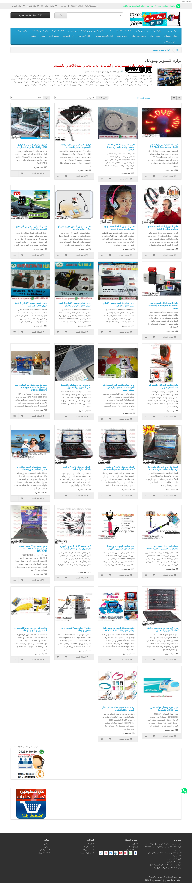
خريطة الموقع (132, 850)
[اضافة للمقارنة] (146, 176)
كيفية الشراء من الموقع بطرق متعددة (166, 868)
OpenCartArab (170, 877)
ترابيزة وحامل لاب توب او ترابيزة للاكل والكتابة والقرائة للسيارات (31, 145)
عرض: (46, 97)
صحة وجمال (155, 36)
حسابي (47, 844)
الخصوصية (177, 856)
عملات (33, 36)
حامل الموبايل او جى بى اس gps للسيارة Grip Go (31, 227)
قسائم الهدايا (88, 847)
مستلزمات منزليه (139, 36)
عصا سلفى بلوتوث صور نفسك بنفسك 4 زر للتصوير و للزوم (120, 547)
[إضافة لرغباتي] (154, 176)
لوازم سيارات (21, 30)
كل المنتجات (68, 36)
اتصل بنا (134, 844)
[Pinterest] (106, 853)
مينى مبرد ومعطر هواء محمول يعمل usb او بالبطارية (164, 708)
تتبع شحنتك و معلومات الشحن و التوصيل (165, 853)
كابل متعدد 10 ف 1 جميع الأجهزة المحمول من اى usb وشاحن (75, 547)
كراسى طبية (172, 30)
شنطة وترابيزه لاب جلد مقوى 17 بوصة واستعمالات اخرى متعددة (163, 468)
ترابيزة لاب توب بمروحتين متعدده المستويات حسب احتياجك (75, 145)
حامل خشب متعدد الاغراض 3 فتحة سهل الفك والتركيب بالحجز (74, 304)
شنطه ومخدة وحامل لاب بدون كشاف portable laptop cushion (119, 468)
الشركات (90, 844)
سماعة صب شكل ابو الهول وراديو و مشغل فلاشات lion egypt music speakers (31, 387)
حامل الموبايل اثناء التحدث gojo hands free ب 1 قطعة (163, 227)
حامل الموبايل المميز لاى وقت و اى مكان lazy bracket (74, 227)
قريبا (43, 36)
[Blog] (115, 853)
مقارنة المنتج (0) (143, 98)
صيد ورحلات (122, 36)
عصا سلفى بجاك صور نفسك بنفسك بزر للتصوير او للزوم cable (162, 547)
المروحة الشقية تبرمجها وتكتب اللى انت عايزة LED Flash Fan (163, 145)
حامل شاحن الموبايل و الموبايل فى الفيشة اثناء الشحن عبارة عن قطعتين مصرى (118, 387)
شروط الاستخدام (175, 859)
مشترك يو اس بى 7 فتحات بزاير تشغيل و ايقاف (76, 629)
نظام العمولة (88, 850)
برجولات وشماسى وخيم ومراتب (149, 30)
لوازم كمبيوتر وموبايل (104, 36)
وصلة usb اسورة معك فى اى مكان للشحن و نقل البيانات (118, 708)
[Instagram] (125, 853)
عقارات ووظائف (170, 42)
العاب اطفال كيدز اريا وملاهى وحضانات (48, 30)
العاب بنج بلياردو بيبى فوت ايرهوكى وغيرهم (86, 30)
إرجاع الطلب (132, 847)
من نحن (178, 850)
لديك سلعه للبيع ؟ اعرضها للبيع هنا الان (166, 865)
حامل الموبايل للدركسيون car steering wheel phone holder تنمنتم (163, 305)
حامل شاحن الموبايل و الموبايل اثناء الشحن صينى (163, 386)
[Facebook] (135, 853)
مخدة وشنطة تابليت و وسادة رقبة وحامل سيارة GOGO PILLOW (119, 629)
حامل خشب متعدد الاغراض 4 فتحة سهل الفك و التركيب (31, 304)
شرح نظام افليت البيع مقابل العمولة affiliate (163, 847)
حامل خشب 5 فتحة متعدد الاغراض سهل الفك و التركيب (118, 304)
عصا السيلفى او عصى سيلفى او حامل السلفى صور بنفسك (32, 468)
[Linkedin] (101, 853)
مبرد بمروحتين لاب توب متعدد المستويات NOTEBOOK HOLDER (33, 548)
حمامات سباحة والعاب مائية (120, 30)
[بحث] (60, 15)
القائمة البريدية (44, 853)
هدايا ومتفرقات (170, 36)
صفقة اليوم (54, 36)
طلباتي (47, 847)
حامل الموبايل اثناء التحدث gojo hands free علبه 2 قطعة (119, 227)
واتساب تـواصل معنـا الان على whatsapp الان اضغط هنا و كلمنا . (149, 6)
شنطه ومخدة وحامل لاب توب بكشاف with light (77, 468)
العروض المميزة (87, 853)
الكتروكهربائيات (84, 36)
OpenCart (153, 877)
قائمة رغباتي (45, 850)
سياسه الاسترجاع (174, 862)
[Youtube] (120, 853)
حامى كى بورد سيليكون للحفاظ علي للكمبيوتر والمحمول (76, 386)
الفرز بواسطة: (102, 97)
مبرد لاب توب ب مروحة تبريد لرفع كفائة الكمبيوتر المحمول (162, 629)
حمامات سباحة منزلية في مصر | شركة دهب (164, 844)
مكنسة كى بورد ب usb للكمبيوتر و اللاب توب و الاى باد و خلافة (30, 629)
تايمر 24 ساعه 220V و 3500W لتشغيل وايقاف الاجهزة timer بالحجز (120, 147)
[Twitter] (110, 853)
